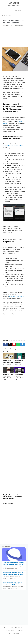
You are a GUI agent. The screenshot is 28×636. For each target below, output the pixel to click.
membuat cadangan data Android (13, 146)
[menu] (3, 11)
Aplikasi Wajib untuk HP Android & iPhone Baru (8, 362)
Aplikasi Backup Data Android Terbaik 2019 (18, 362)
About (5, 627)
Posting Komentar (19, 25)
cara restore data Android (16, 296)
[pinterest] (14, 344)
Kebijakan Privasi (10, 630)
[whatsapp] (18, 344)
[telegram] (22, 344)
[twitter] (10, 344)
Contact (11, 627)
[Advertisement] (14, 36)
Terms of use (19, 630)
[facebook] (5, 344)
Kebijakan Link (18, 627)
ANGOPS (14, 3)
